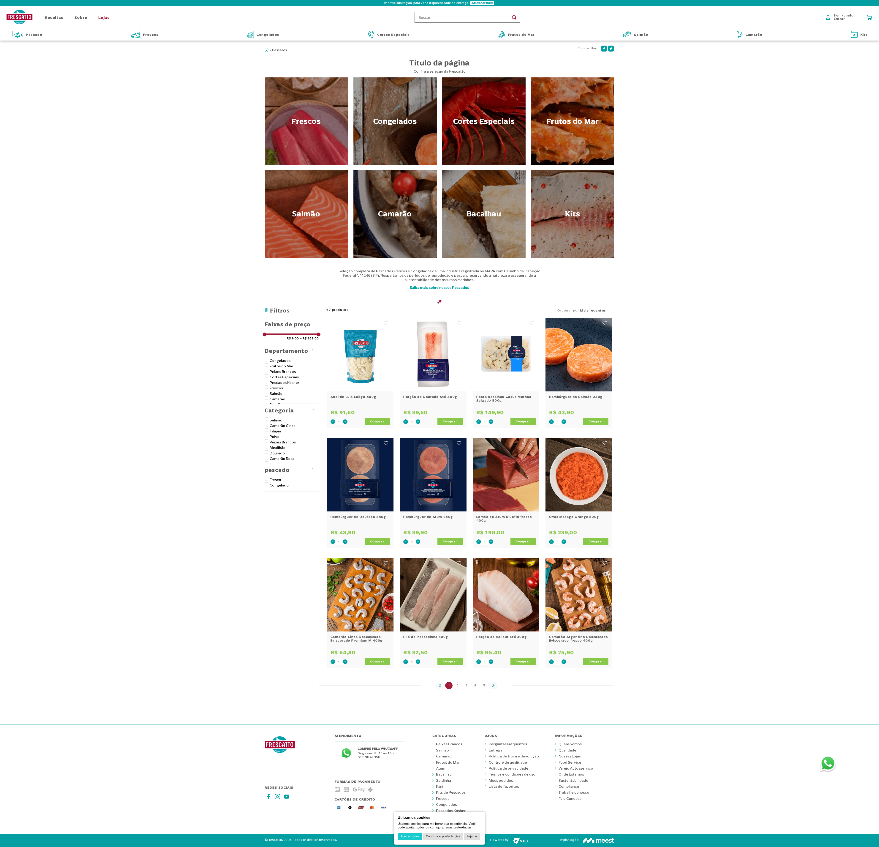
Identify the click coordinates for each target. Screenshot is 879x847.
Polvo (274, 436)
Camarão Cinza (283, 425)
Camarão (277, 399)
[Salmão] (306, 214)
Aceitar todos (410, 836)
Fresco (275, 479)
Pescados (279, 50)
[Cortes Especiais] (484, 121)
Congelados (280, 360)
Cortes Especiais (284, 377)
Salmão (276, 393)
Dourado (277, 453)
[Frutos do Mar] (572, 121)
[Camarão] (395, 214)
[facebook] (604, 48)
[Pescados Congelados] (395, 121)
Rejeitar (472, 836)
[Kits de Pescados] (572, 214)
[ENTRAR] (841, 17)
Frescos (276, 388)
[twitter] (611, 48)
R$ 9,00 (293, 338)
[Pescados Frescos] (306, 121)
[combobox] (467, 17)
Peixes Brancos (283, 371)
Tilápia (275, 431)
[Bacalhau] (484, 214)
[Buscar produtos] (514, 17)
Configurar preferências (443, 836)
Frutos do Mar (281, 366)
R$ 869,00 (309, 338)
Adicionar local (482, 3)
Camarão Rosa (282, 458)
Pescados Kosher (284, 382)
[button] (439, 3)
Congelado (279, 485)
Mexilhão (277, 447)
